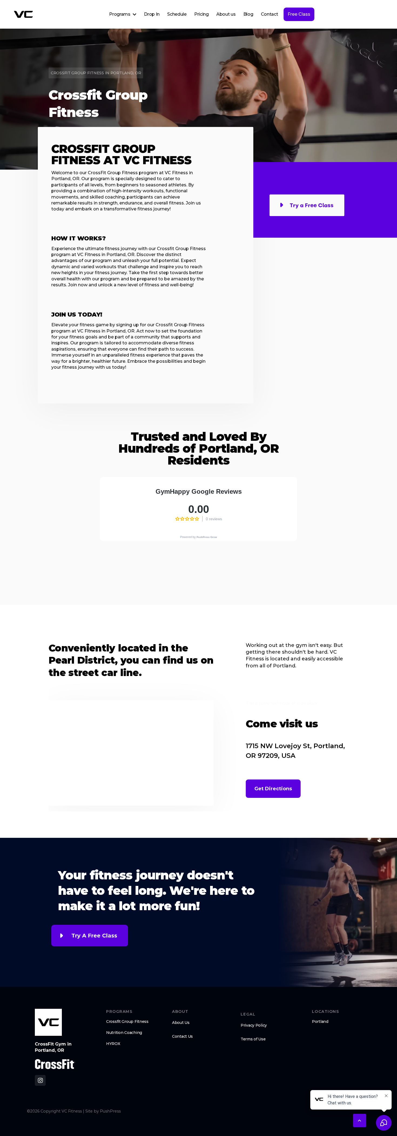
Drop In (152, 14)
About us (225, 14)
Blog (248, 14)
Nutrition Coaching (124, 1032)
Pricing (201, 14)
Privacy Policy (254, 1025)
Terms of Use (253, 1039)
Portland (320, 1021)
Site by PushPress (103, 1111)
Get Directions (273, 789)
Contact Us (182, 1036)
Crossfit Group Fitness (127, 1021)
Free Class (299, 14)
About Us (181, 1022)
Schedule (176, 14)
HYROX (113, 1043)
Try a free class (94, 935)
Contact (269, 14)
